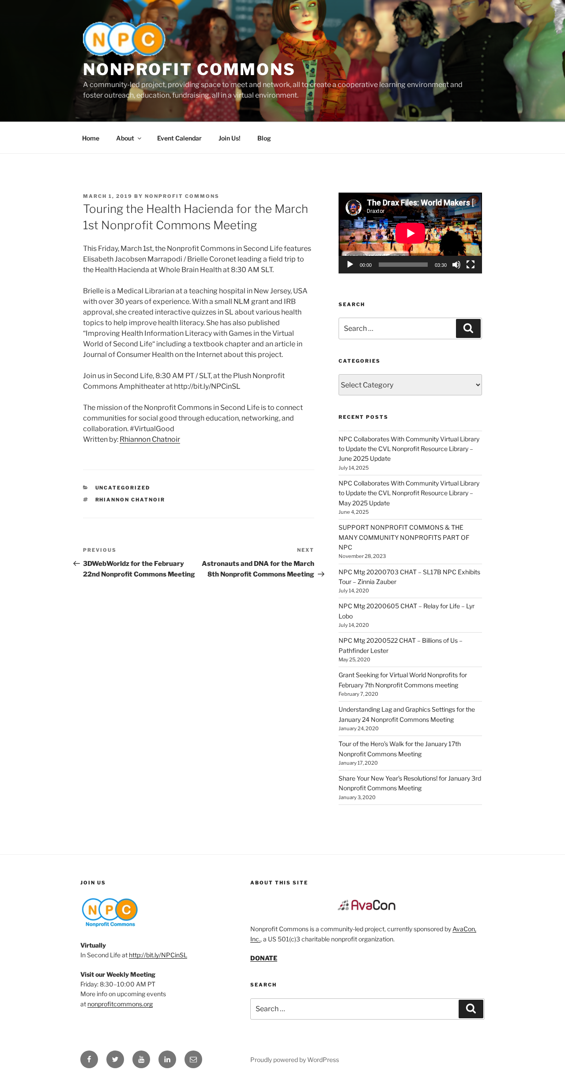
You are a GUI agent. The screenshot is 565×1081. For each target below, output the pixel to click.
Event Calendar (179, 138)
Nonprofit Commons (189, 69)
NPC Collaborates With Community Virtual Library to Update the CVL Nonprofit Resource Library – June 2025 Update (409, 449)
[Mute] (456, 264)
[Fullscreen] (470, 264)
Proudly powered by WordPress (294, 1059)
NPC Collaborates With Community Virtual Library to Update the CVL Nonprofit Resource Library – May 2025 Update (409, 493)
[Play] (350, 264)
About (125, 138)
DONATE (263, 958)
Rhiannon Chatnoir (150, 439)
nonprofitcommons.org (120, 1004)
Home (90, 138)
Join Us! (229, 138)
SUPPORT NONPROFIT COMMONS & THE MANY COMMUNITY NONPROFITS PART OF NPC (404, 537)
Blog (264, 138)
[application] (410, 233)
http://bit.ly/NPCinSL (158, 955)
